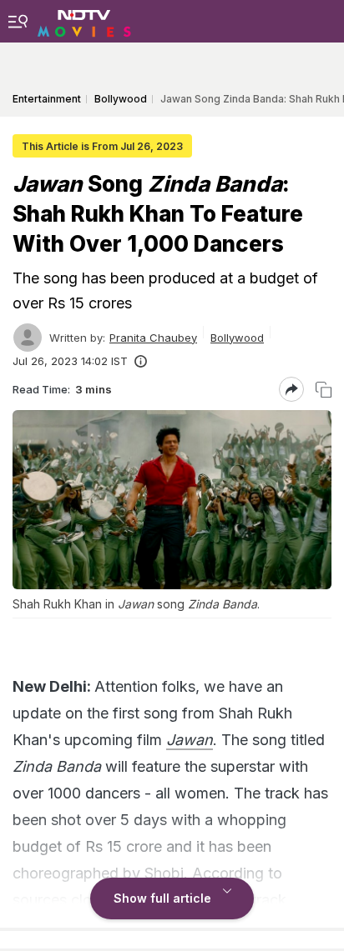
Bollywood (237, 337)
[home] (84, 21)
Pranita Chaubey (153, 337)
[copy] (323, 390)
